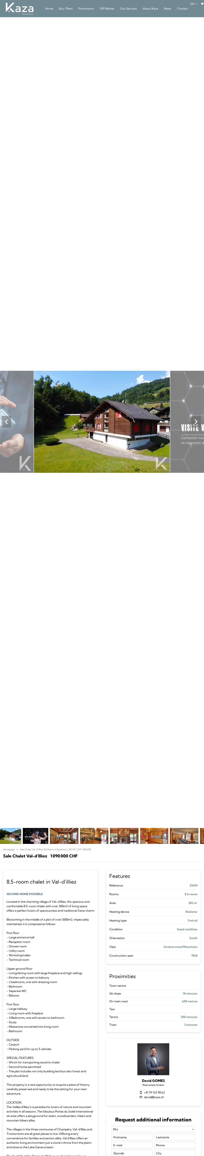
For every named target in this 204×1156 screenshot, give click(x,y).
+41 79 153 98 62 (154, 1092)
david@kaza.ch (154, 1097)
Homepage (9, 849)
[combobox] (153, 1129)
